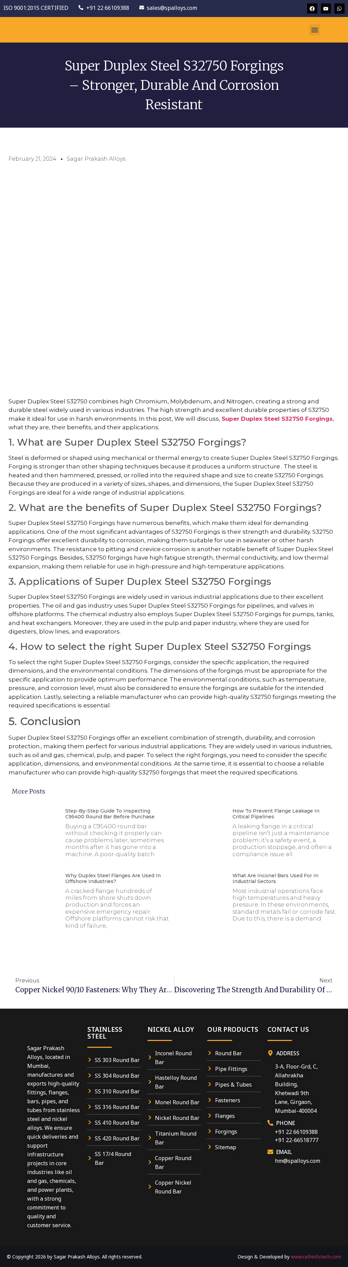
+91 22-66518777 (296, 1139)
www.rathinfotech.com (316, 1256)
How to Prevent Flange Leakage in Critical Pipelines (275, 814)
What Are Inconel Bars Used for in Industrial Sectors (275, 878)
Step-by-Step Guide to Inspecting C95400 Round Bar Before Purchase (110, 814)
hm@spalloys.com (297, 1160)
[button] (314, 29)
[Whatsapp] (339, 8)
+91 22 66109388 (296, 1131)
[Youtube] (326, 8)
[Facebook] (312, 8)
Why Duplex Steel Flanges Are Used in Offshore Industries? (113, 878)
